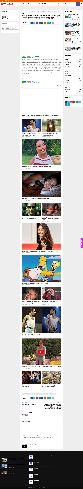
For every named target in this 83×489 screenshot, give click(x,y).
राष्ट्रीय (23, 3)
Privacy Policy (4, 17)
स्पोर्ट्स (64, 3)
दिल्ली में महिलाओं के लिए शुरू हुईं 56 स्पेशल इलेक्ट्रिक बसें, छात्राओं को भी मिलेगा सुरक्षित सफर (76, 16)
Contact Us (70, 3)
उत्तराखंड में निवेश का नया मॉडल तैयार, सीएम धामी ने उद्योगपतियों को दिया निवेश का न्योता (76, 48)
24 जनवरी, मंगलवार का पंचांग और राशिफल (30, 404)
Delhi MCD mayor (39, 393)
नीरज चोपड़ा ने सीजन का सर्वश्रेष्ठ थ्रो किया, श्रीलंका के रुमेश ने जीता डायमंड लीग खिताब (75, 25)
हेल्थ (50, 3)
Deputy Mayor (45, 393)
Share (36, 57)
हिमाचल (67, 80)
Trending (67, 64)
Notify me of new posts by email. (29, 444)
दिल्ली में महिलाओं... (36, 456)
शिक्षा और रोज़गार (44, 3)
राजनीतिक (28, 3)
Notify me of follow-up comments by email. (32, 441)
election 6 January (52, 393)
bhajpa (33, 393)
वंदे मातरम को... (36, 474)
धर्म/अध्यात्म (59, 3)
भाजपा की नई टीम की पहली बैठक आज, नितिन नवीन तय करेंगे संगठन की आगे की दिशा (75, 33)
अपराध (66, 68)
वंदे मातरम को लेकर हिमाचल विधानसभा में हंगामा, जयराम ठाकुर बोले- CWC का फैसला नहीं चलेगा (76, 40)
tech (67, 69)
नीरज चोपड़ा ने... (36, 462)
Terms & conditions (5, 18)
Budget (66, 59)
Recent (66, 62)
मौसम (66, 84)
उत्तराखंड (38, 3)
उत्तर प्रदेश (33, 3)
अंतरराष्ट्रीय (18, 3)
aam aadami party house (26, 393)
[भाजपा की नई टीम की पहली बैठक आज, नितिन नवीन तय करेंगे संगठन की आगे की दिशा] (68, 33)
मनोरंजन (54, 3)
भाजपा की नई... (36, 468)
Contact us (4, 16)
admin (24, 19)
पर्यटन (66, 77)
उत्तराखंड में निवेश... (37, 480)
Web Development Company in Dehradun (50, 487)
